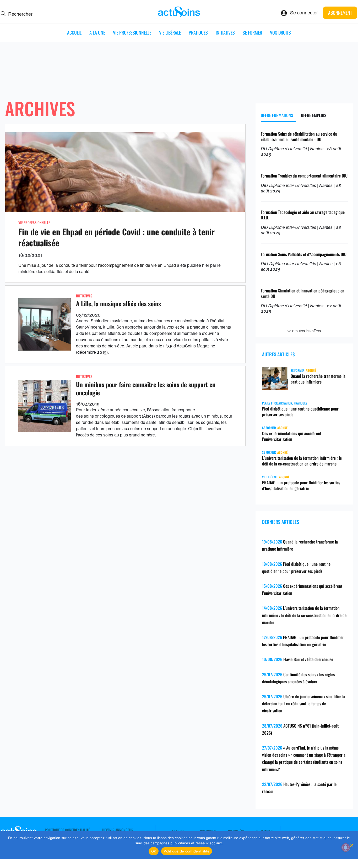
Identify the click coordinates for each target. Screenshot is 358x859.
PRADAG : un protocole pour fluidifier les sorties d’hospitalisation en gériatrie (301, 485)
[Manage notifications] (345, 847)
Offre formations (277, 115)
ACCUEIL (74, 32)
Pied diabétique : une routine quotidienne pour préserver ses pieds (300, 412)
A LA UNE (97, 32)
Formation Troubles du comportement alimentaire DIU (304, 176)
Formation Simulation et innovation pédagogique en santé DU (302, 293)
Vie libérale (170, 32)
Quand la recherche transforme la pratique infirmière (318, 379)
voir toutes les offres (304, 330)
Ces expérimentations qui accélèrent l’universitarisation (291, 436)
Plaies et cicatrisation (277, 403)
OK (153, 851)
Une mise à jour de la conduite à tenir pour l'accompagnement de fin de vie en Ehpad (97, 265)
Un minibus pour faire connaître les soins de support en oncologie (145, 388)
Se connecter (304, 12)
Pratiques (198, 32)
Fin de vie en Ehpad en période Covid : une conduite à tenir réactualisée (116, 237)
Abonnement (340, 12)
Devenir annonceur (117, 830)
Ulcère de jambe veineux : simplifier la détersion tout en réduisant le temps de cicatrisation (303, 703)
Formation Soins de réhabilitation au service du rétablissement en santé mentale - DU (299, 136)
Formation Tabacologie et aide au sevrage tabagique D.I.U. (303, 215)
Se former (252, 32)
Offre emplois (313, 115)
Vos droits (280, 32)
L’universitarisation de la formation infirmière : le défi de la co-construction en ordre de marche (302, 461)
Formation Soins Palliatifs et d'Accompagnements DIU (303, 254)
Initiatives (225, 32)
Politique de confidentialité (67, 830)
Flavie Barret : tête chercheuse (308, 659)
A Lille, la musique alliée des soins (118, 303)
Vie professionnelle (132, 32)
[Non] (351, 845)
